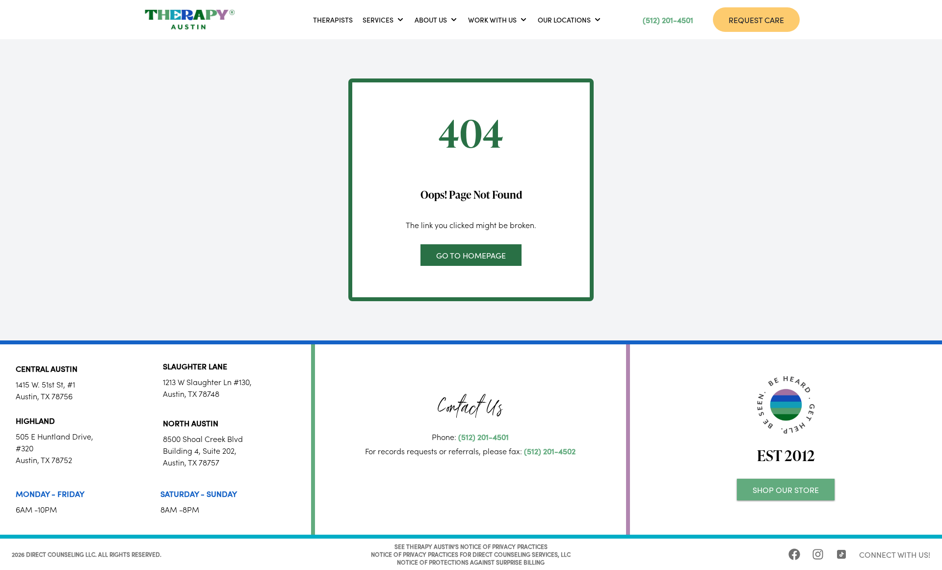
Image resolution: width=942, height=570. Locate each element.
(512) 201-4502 (550, 450)
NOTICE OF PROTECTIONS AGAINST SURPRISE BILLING (471, 562)
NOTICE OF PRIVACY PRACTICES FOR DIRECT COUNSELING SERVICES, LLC (471, 554)
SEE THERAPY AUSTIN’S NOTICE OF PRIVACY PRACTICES (471, 546)
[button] (384, 20)
